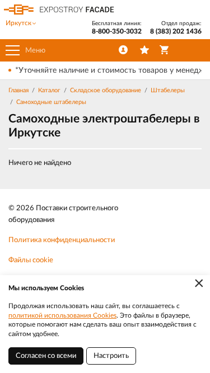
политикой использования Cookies (62, 315)
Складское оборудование (105, 90)
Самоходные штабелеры (51, 102)
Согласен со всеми (46, 356)
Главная (18, 90)
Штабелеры (168, 90)
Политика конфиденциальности (61, 240)
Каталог (49, 90)
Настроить (111, 356)
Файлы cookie (30, 260)
